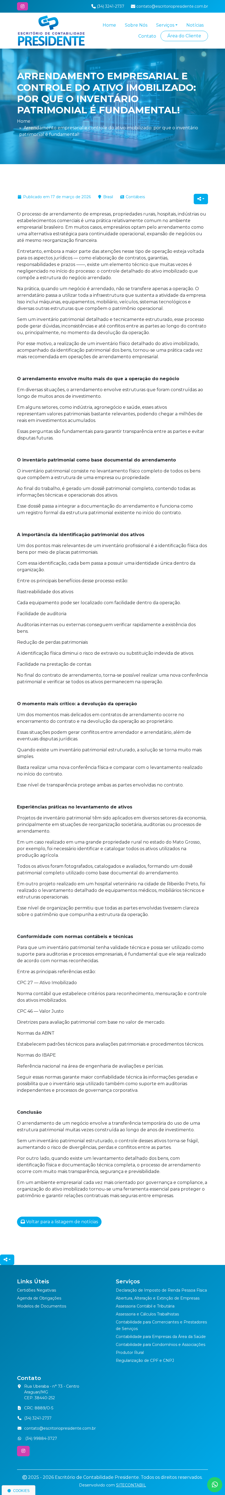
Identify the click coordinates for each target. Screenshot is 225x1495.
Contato (147, 36)
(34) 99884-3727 (40, 1438)
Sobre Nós (136, 25)
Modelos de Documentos (41, 1306)
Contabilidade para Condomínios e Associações (160, 1344)
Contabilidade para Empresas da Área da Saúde (161, 1336)
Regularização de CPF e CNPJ (145, 1360)
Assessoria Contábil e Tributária (145, 1306)
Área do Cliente (184, 35)
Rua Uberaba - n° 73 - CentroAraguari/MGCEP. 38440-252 (51, 1392)
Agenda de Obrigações (39, 1298)
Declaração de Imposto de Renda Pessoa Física (161, 1290)
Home (109, 25)
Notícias (195, 25)
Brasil (108, 196)
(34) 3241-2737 (38, 1418)
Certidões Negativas (36, 1290)
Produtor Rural (130, 1352)
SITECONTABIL (131, 1485)
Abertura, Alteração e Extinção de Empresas (157, 1298)
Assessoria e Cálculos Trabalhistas (147, 1314)
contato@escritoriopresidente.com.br (60, 1428)
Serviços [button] (165, 25)
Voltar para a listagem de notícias (61, 1221)
